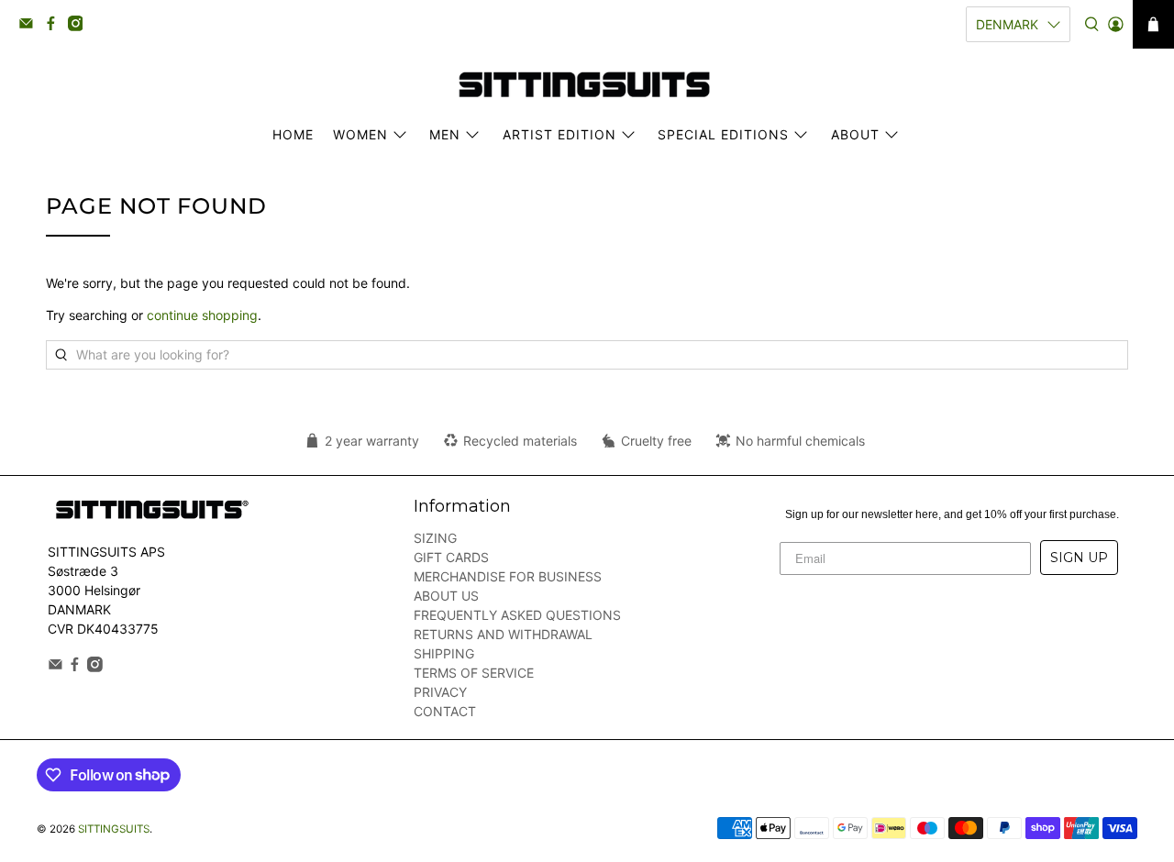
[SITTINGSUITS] (587, 84)
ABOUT (855, 134)
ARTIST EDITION (559, 134)
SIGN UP (1079, 557)
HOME (293, 134)
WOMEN (360, 134)
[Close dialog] (710, 331)
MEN (444, 134)
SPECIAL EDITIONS (723, 134)
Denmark (1007, 24)
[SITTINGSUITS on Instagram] (80, 26)
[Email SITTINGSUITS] (30, 26)
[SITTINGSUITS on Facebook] (55, 26)
